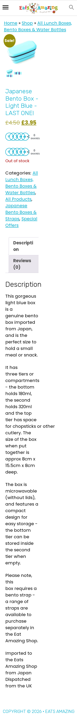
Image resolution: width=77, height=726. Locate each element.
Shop (27, 23)
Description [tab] (23, 246)
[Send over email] (25, 137)
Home (10, 23)
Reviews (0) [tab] (22, 264)
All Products (18, 199)
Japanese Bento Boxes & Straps (21, 212)
